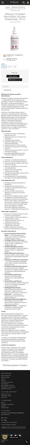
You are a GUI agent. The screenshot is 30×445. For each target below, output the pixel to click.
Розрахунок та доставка (7, 382)
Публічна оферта (5, 377)
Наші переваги (5, 383)
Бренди (3, 402)
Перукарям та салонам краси (8, 387)
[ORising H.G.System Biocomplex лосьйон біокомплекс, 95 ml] (15, 38)
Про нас (3, 379)
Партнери (3, 406)
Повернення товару (6, 395)
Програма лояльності (6, 388)
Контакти (3, 380)
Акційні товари (5, 407)
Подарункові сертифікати (7, 404)
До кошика (13, 76)
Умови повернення (6, 375)
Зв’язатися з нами (5, 394)
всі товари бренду (10, 60)
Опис (6, 86)
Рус (2, 420)
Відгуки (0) (8, 90)
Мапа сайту (4, 397)
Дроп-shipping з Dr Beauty (7, 385)
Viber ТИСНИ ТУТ (5, 414)
